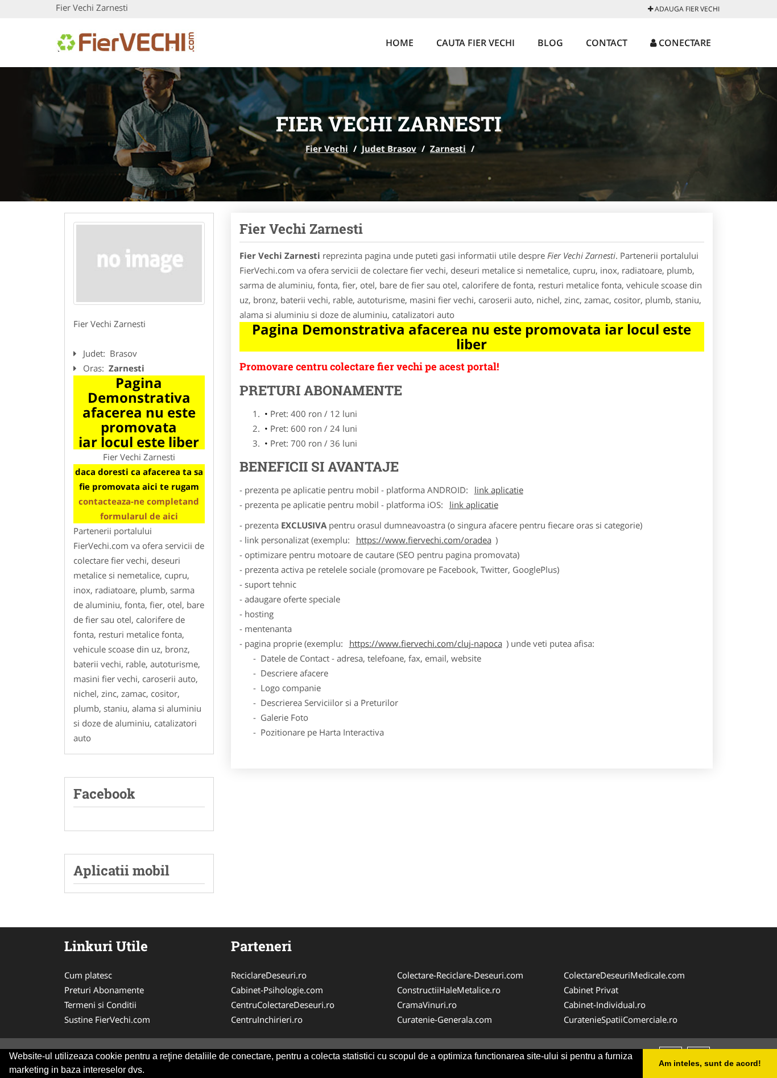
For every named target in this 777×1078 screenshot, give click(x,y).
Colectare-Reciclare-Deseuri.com (460, 975)
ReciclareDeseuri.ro (269, 975)
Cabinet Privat (591, 990)
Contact (606, 42)
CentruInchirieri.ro (267, 1019)
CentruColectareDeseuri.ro (282, 1004)
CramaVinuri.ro (427, 1004)
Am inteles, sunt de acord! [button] (710, 1063)
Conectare (683, 42)
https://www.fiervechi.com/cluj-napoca (425, 643)
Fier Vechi (326, 148)
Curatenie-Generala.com (444, 1019)
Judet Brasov (389, 148)
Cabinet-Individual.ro (605, 1004)
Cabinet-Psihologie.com (277, 990)
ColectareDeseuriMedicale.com (624, 975)
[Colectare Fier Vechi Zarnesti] (139, 263)
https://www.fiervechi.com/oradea (423, 540)
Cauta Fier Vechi (475, 42)
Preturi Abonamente (104, 990)
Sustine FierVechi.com (107, 1019)
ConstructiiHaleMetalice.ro (449, 990)
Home (400, 42)
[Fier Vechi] (130, 41)
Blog (550, 42)
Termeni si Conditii (100, 1004)
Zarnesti (448, 148)
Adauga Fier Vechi (686, 9)
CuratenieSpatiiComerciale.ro (620, 1019)
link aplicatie (498, 489)
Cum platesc (88, 975)
